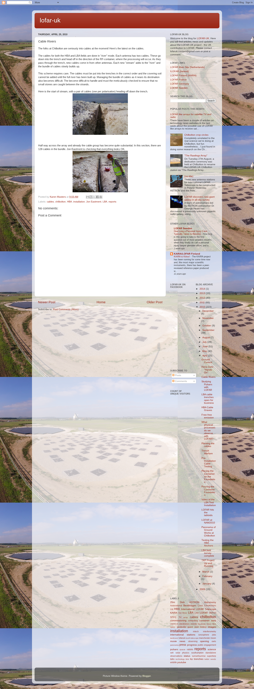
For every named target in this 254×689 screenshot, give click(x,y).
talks (172, 659)
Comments (180, 381)
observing (192, 641)
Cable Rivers (208, 377)
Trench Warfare (207, 452)
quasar (182, 649)
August (206, 337)
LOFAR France (178, 79)
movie (173, 641)
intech (196, 631)
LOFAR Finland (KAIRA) (183, 75)
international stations (182, 634)
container (204, 620)
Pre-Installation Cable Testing (208, 462)
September (208, 330)
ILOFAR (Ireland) (179, 71)
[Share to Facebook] (97, 197)
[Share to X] (94, 197)
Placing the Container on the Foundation (208, 476)
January (207, 583)
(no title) (188, 176)
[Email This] (87, 197)
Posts (177, 375)
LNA (197, 613)
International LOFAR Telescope (198, 609)
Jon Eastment (93, 201)
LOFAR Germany (179, 84)
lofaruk (182, 638)
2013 (203, 293)
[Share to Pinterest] (100, 197)
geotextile (181, 627)
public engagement (207, 645)
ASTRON (194, 602)
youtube (181, 662)
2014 (203, 289)
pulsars (174, 649)
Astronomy (210, 602)
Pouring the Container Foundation (208, 490)
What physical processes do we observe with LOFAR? (208, 430)
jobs (214, 635)
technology (180, 659)
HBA (69, 201)
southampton (197, 653)
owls (214, 641)
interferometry (209, 631)
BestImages (189, 605)
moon (213, 638)
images (212, 627)
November (208, 318)
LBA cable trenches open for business (207, 398)
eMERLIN (174, 624)
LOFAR (204, 613)
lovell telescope (192, 638)
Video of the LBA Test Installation (208, 502)
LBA (105, 201)
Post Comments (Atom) (66, 309)
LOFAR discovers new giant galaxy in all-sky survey (199, 198)
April (205, 355)
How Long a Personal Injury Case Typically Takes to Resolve (190, 232)
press (182, 644)
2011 (202, 302)
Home (101, 302)
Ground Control (206, 361)
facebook (202, 624)
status (187, 656)
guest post (193, 627)
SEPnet (212, 613)
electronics (184, 624)
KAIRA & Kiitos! (182, 256)
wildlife (173, 662)
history (203, 627)
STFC (173, 617)
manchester (204, 638)
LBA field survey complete (207, 553)
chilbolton (60, 201)
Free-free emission (207, 416)
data (213, 620)
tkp (191, 659)
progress (192, 645)
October (207, 325)
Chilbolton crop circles (196, 135)
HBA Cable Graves (207, 408)
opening (204, 641)
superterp (211, 656)
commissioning (178, 620)
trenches (198, 659)
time (187, 659)
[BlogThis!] (91, 197)
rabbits (190, 649)
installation (79, 201)
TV (180, 617)
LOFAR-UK (203, 38)
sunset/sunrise (199, 656)
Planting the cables (207, 445)
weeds (213, 659)
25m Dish (177, 602)
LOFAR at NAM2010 (208, 521)
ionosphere (203, 635)
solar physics (182, 653)
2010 (203, 307)
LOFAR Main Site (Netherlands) (187, 67)
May (205, 351)
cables (50, 201)
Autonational (176, 605)
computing (193, 620)
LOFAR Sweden (179, 88)
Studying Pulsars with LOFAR (206, 385)
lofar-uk (50, 20)
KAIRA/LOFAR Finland (187, 254)
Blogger (146, 676)
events (194, 624)
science (212, 649)
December (208, 311)
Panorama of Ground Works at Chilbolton (208, 531)
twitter (206, 659)
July (204, 342)
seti (171, 653)
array (185, 617)
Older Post (154, 302)
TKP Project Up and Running (207, 563)
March (206, 571)
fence (209, 624)
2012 (203, 298)
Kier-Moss (182, 613)
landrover (174, 638)
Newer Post (46, 302)
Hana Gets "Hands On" (207, 370)
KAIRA (173, 613)
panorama (174, 645)
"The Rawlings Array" (195, 155)
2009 (203, 589)
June (205, 346)
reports (112, 201)
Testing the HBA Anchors (207, 543)
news (182, 641)
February (207, 576)
